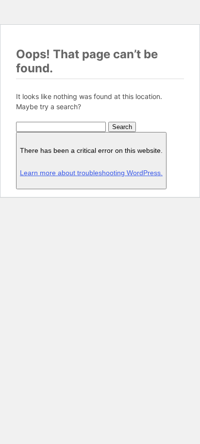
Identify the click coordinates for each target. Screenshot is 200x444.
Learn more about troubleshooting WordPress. (91, 173)
